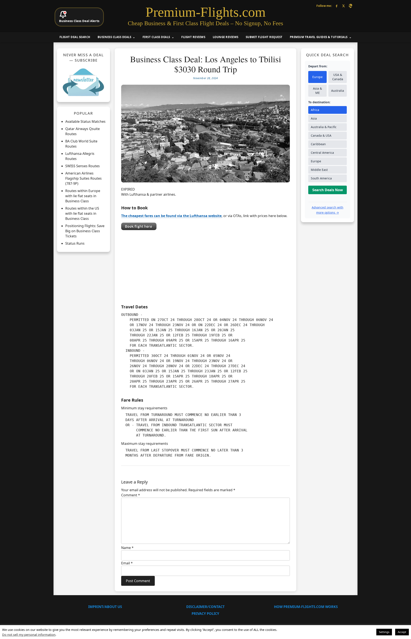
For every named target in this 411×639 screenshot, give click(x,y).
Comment (130, 495)
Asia (314, 118)
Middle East (319, 170)
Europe (317, 77)
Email (127, 563)
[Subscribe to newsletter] (83, 82)
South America (321, 178)
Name (127, 547)
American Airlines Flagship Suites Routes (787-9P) (83, 178)
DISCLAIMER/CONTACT (205, 606)
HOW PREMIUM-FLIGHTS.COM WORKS (306, 606)
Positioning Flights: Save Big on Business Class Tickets (84, 230)
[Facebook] (337, 6)
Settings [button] (384, 632)
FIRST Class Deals (156, 37)
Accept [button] (402, 632)
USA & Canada (337, 77)
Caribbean (318, 144)
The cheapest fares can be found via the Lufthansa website (171, 215)
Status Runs (75, 243)
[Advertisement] (205, 266)
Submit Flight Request (264, 37)
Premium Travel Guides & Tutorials (319, 37)
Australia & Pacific (324, 127)
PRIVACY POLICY (205, 613)
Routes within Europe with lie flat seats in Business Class (82, 195)
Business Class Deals (114, 37)
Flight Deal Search (75, 37)
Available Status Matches (85, 121)
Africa (315, 110)
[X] (343, 6)
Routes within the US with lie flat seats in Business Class (82, 213)
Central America (322, 153)
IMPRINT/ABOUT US (105, 606)
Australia (337, 91)
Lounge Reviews (225, 37)
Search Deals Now (327, 190)
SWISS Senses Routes (82, 166)
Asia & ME (317, 90)
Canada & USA (321, 135)
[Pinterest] (350, 6)
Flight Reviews (193, 37)
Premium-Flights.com (206, 12)
